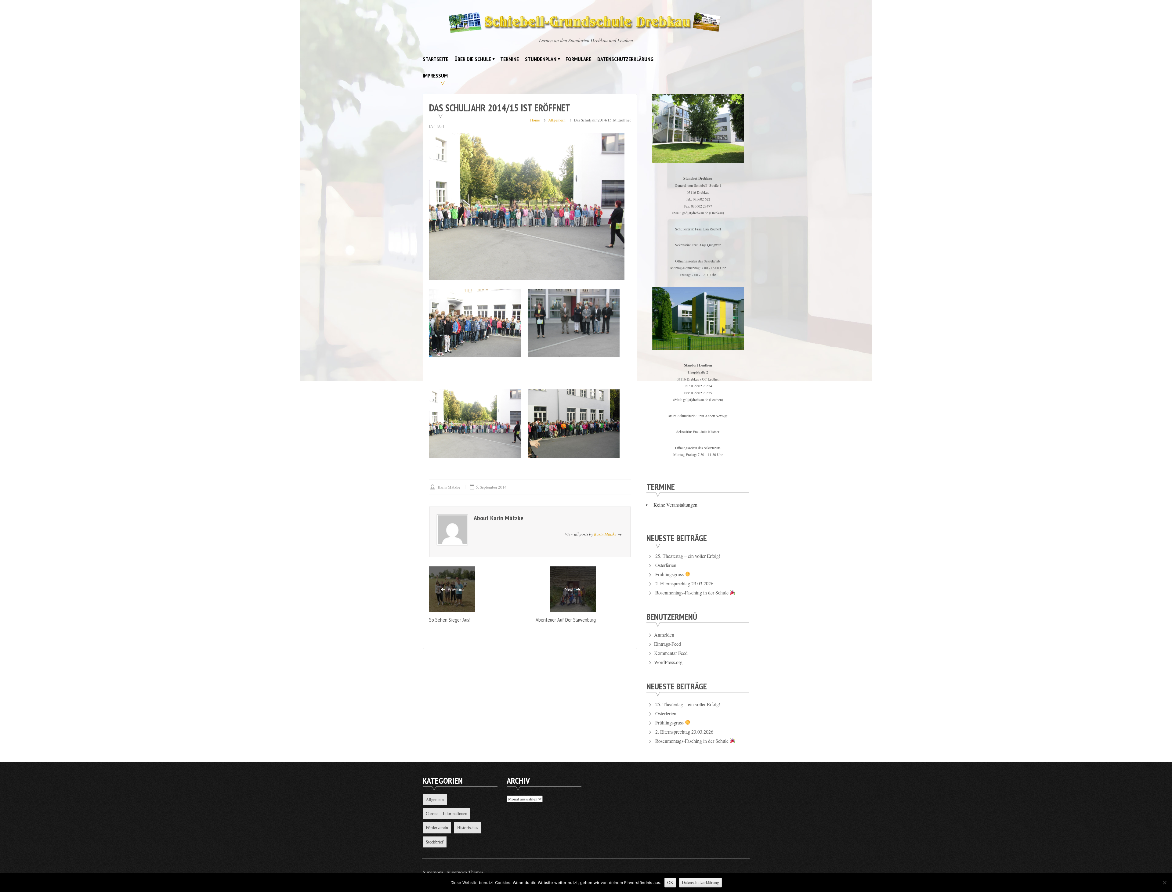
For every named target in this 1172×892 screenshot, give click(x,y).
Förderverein (437, 827)
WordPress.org (668, 662)
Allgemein (557, 120)
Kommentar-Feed (671, 653)
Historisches (467, 827)
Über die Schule (472, 59)
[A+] (440, 126)
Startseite (435, 59)
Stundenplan (540, 59)
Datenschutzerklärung (625, 59)
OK (670, 882)
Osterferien (665, 565)
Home (535, 120)
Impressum (435, 75)
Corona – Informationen (446, 813)
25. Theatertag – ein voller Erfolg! (687, 556)
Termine (509, 59)
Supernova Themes (465, 872)
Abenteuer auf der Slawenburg (566, 619)
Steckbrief (434, 842)
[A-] (432, 126)
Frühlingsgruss (670, 574)
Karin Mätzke (449, 487)
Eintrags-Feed (667, 644)
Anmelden (664, 634)
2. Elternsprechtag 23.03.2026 (684, 583)
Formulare (578, 59)
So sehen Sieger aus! (449, 619)
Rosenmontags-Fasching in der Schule (692, 592)
